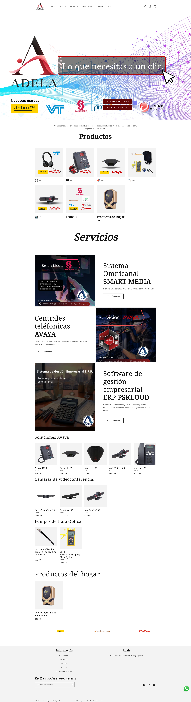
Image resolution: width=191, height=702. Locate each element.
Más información (113, 296)
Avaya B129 (66, 468)
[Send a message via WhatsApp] (186, 688)
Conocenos (63, 656)
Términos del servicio (96, 700)
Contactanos (63, 659)
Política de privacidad (81, 700)
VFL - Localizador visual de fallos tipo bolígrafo (45, 552)
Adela (41, 701)
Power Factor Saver (45, 612)
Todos (70, 217)
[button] (145, 6)
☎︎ (68, 180)
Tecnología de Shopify (50, 701)
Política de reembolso (65, 700)
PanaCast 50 (66, 510)
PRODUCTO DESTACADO (117, 108)
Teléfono (63, 667)
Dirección (63, 663)
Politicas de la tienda (64, 671)
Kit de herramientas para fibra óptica (70, 555)
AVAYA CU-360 (117, 468)
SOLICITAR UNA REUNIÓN (117, 101)
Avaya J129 (140, 468)
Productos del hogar (110, 217)
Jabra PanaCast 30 (45, 510)
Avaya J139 (41, 468)
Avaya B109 (90, 468)
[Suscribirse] (72, 685)
